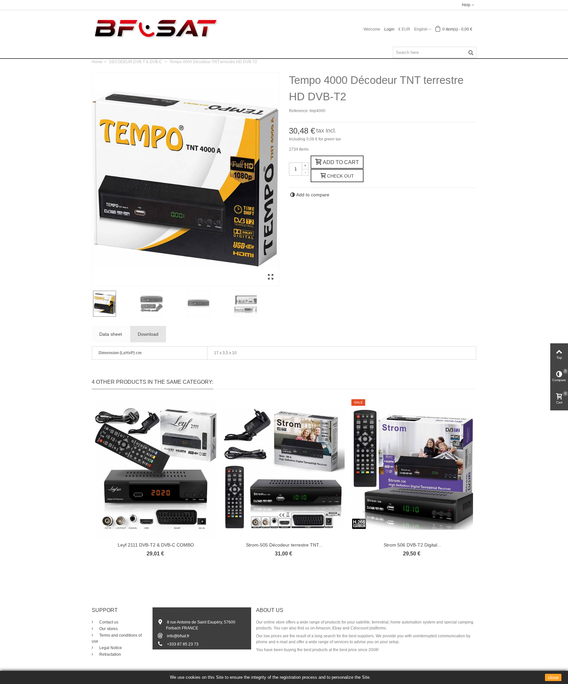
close (553, 677)
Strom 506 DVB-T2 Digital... (412, 545)
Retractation (109, 654)
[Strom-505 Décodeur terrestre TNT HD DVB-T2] (284, 468)
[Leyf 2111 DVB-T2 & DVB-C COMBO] (156, 468)
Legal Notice (110, 648)
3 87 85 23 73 (186, 644)
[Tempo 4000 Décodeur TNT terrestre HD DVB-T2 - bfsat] (270, 277)
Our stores (108, 628)
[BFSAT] (156, 28)
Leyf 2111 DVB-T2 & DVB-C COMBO (156, 545)
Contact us (108, 622)
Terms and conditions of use (117, 638)
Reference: (299, 111)
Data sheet (110, 334)
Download (148, 334)
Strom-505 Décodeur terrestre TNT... (284, 545)
